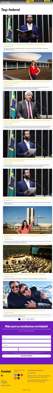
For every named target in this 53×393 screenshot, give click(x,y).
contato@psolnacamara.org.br (35, 370)
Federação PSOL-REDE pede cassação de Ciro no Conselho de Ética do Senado (24, 310)
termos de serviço (26, 353)
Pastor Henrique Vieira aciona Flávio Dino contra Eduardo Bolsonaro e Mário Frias (25, 198)
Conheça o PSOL (5, 385)
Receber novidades (26, 356)
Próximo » (32, 319)
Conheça (47, 0)
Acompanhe (30, 0)
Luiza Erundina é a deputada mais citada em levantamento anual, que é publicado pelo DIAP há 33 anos (25, 278)
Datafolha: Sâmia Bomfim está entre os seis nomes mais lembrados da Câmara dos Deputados (25, 236)
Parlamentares (39, 0)
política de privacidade (39, 352)
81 (27, 319)
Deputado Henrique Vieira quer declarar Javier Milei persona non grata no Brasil (25, 44)
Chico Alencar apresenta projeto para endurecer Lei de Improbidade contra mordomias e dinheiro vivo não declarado (27, 121)
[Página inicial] (6, 2)
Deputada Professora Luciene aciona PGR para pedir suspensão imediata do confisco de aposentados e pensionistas (27, 82)
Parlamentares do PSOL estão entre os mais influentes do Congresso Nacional (24, 274)
